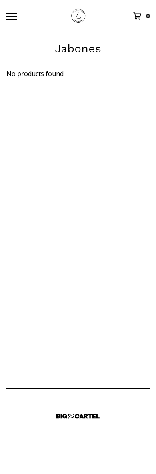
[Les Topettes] (78, 15)
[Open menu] (11, 16)
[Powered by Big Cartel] (78, 416)
